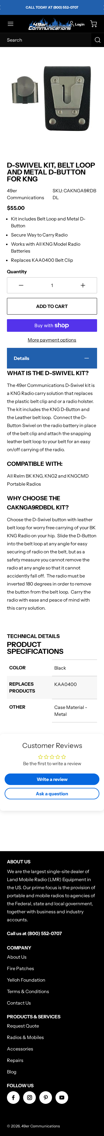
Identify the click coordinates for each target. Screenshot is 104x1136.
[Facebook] (13, 1097)
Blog (11, 1072)
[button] (13, 24)
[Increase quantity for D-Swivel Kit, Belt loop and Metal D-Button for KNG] (83, 285)
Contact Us (19, 1003)
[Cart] (90, 24)
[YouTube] (61, 1097)
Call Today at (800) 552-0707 (52, 7)
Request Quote (23, 1026)
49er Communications (40, 1126)
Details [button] (21, 358)
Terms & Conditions (28, 991)
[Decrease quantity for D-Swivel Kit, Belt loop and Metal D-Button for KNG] (21, 285)
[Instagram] (29, 1097)
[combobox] (52, 40)
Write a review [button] (52, 779)
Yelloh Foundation (26, 980)
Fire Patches (20, 968)
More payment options (52, 340)
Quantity (17, 271)
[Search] (97, 40)
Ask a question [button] (52, 793)
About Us (17, 957)
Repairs (15, 1060)
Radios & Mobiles (25, 1037)
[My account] (71, 23)
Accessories (20, 1049)
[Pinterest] (45, 1097)
